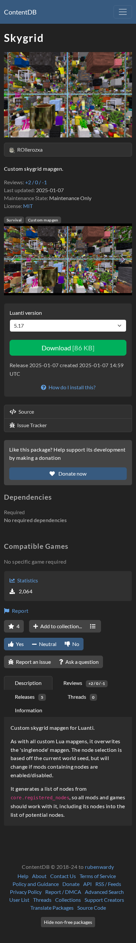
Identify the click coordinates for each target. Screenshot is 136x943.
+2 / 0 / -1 (36, 182)
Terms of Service (98, 876)
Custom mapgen (43, 220)
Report (19, 610)
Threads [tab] (81, 696)
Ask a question (81, 662)
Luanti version (26, 312)
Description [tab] (28, 683)
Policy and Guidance (36, 884)
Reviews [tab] (84, 683)
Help (22, 876)
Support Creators (104, 900)
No (75, 644)
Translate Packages (52, 907)
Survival (14, 220)
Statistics (27, 580)
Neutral (47, 644)
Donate (71, 884)
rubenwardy (99, 867)
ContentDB (20, 12)
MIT (28, 206)
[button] (13, 259)
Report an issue (33, 662)
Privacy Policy (26, 892)
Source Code (91, 907)
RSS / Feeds (108, 884)
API (87, 884)
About (39, 876)
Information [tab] (28, 710)
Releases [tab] (29, 696)
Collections (68, 900)
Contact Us (63, 876)
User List (19, 900)
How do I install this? (71, 387)
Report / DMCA (63, 892)
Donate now (71, 473)
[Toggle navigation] (123, 11)
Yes (19, 644)
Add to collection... (60, 626)
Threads (42, 900)
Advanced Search (104, 892)
